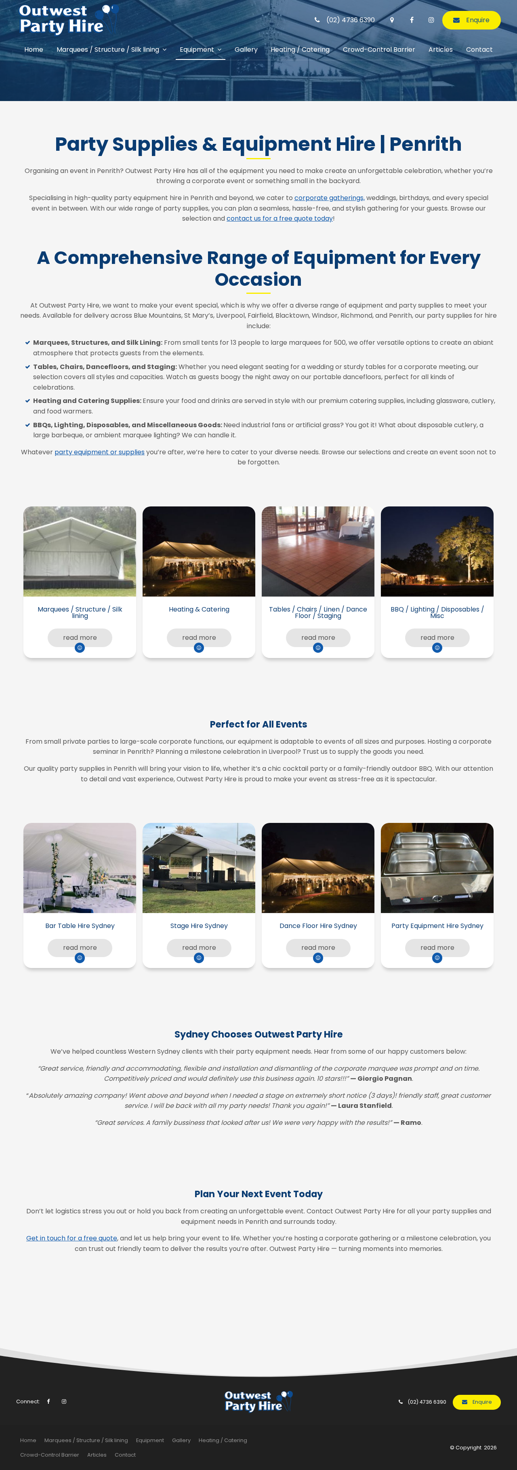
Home (33, 49)
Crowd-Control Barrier (379, 49)
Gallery (246, 49)
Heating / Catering (300, 49)
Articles (441, 49)
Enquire (478, 20)
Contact (479, 49)
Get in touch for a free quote (71, 1238)
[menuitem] (28, 1440)
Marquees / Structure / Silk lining (108, 49)
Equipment (197, 49)
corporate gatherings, (329, 197)
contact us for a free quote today (280, 218)
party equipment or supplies (100, 452)
